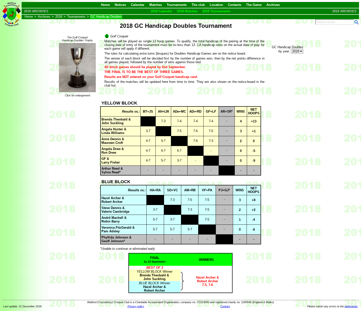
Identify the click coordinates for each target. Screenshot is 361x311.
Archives (273, 5)
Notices (120, 5)
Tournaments (177, 5)
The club (198, 5)
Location (216, 5)
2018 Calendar (161, 11)
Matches (155, 5)
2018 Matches (187, 11)
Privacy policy (135, 306)
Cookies (225, 306)
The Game (254, 5)
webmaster (351, 306)
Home (105, 5)
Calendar (137, 5)
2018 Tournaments (216, 11)
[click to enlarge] (77, 92)
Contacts (234, 5)
